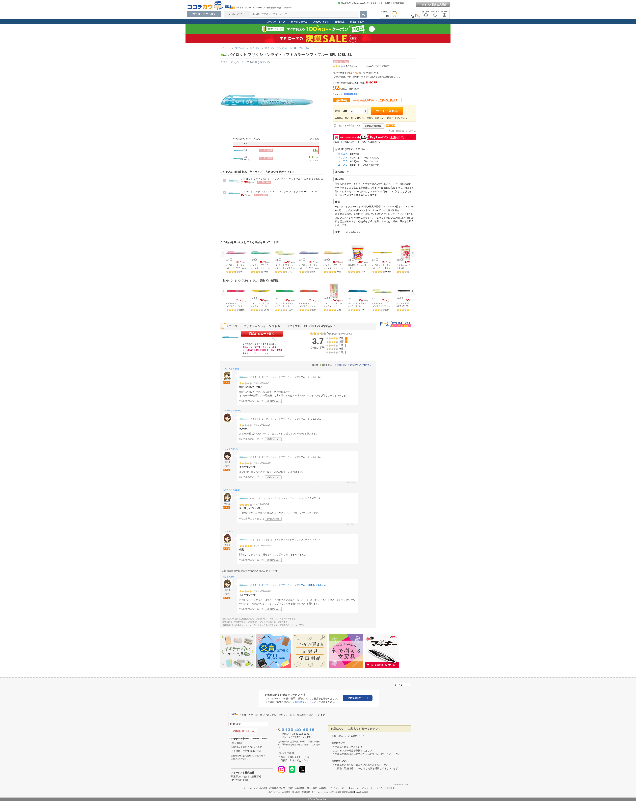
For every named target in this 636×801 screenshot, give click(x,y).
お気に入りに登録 (373, 126)
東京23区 (343, 154)
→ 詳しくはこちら (260, 353)
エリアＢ (342, 161)
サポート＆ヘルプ (249, 788)
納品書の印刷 (362, 792)
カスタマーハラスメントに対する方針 (368, 788)
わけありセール (299, 21)
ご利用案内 (399, 3)
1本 (245, 150)
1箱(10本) (247, 158)
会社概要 (263, 788)
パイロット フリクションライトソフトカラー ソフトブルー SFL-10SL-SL (279, 191)
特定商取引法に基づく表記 (281, 788)
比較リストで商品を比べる (349, 125)
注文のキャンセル (320, 792)
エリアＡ (342, 157)
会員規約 (323, 788)
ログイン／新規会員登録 (433, 4)
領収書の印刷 (348, 792)
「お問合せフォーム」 (302, 702)
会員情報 (286, 792)
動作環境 (391, 788)
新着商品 (339, 21)
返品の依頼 (335, 792)
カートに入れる (387, 111)
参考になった (273, 401)
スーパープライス (276, 21)
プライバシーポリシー (339, 788)
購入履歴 (296, 792)
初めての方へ (347, 3)
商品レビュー (357, 21)
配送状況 (306, 792)
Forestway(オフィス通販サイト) (368, 3)
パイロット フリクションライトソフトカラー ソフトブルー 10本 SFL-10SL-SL (282, 179)
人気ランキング (321, 21)
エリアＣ (342, 164)
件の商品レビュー (355, 66)
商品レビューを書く (262, 333)
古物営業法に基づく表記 (306, 788)
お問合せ (389, 3)
